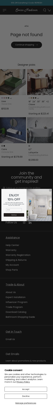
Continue (13, 215)
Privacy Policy (23, 382)
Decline (26, 396)
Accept (25, 389)
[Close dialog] (50, 190)
